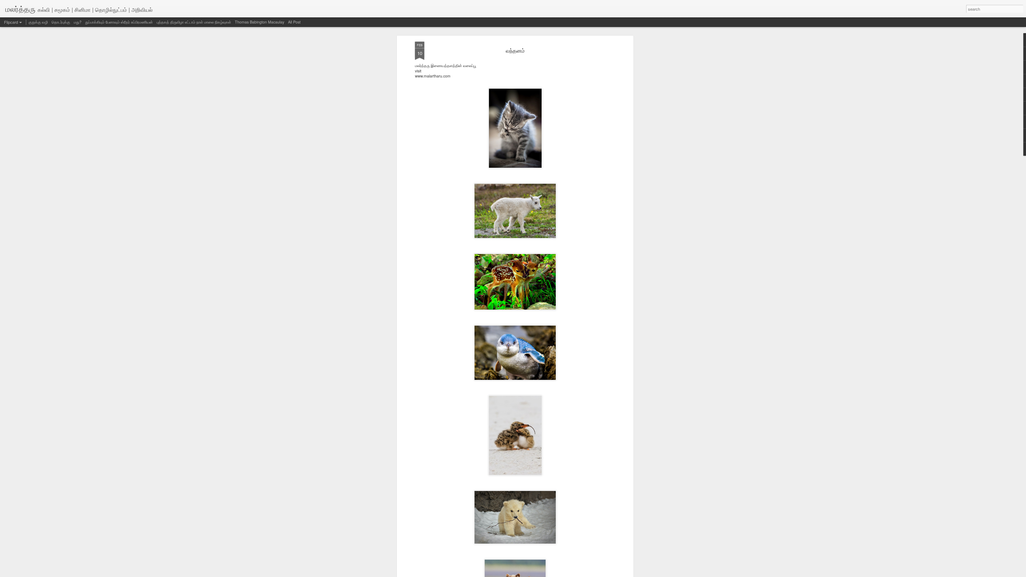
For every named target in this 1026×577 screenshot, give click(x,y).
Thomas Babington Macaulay (259, 22)
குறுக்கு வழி (38, 22)
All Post (294, 22)
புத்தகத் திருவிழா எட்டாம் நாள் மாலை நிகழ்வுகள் (194, 22)
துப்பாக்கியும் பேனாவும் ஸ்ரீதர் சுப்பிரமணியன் (119, 22)
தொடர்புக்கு (61, 22)
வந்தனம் (515, 50)
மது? (77, 22)
